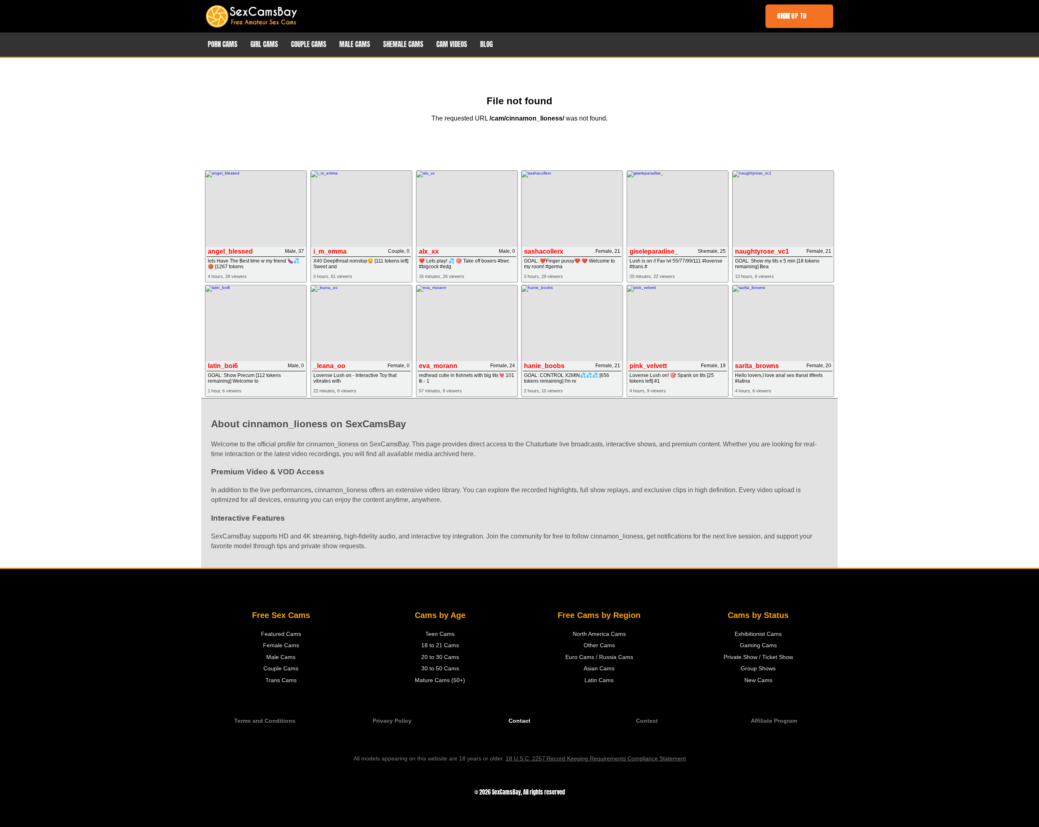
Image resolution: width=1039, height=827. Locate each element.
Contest (647, 721)
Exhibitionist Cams (758, 634)
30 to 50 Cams (440, 668)
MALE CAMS (354, 44)
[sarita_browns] (783, 323)
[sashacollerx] (572, 209)
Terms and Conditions (264, 721)
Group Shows (758, 668)
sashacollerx (543, 251)
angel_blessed (230, 251)
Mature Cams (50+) (440, 680)
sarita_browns (757, 365)
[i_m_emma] (361, 209)
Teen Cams (440, 634)
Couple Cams (280, 668)
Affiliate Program (774, 721)
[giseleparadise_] (677, 209)
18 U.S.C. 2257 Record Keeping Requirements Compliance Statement (596, 759)
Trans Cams (281, 680)
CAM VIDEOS (451, 44)
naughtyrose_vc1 (762, 251)
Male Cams (280, 657)
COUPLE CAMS (308, 44)
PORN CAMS (222, 44)
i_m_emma (330, 251)
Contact (519, 721)
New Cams (758, 680)
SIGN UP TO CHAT (792, 16)
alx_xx (429, 251)
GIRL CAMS (264, 44)
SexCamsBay (506, 792)
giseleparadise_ (653, 251)
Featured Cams (281, 634)
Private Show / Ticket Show (758, 657)
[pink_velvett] (677, 323)
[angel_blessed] (255, 209)
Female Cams (281, 645)
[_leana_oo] (361, 323)
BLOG (486, 44)
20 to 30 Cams (440, 657)
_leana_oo (329, 365)
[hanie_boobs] (572, 323)
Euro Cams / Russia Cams (599, 657)
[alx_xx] (466, 209)
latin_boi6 (223, 365)
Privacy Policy (392, 721)
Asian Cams (599, 668)
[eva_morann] (466, 323)
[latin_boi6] (255, 323)
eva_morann (438, 365)
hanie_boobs (544, 365)
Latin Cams (599, 680)
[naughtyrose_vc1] (783, 209)
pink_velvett (648, 365)
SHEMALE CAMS (403, 44)
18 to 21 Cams (440, 645)
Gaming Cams (758, 645)
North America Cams (599, 634)
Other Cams (599, 645)
